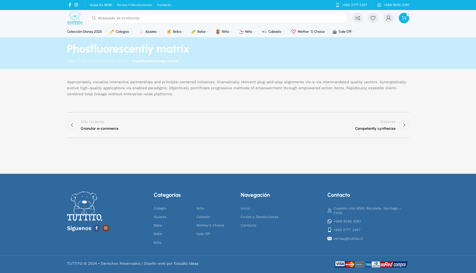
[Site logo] (75, 18)
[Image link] (85, 206)
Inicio (245, 208)
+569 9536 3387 (347, 221)
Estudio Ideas (186, 263)
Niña (157, 242)
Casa (71, 61)
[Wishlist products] (373, 18)
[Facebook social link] (70, 5)
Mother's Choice (210, 225)
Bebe (158, 234)
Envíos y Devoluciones (259, 217)
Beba (158, 225)
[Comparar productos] (357, 18)
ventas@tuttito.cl (348, 238)
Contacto (248, 225)
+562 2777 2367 (347, 230)
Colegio (160, 208)
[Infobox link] (351, 5)
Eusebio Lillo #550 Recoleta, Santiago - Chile (367, 210)
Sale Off (203, 234)
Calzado (203, 217)
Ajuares (160, 217)
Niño (200, 208)
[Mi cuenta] (388, 18)
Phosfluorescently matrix (104, 61)
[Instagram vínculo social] (76, 5)
